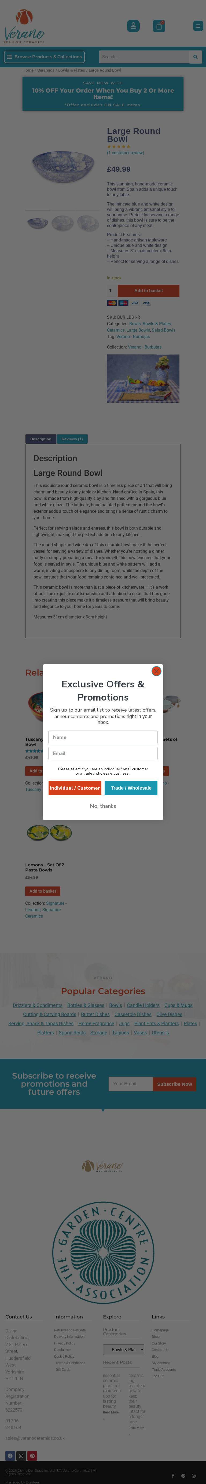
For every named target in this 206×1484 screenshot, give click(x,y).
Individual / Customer (75, 788)
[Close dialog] (156, 671)
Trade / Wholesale (131, 788)
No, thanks (103, 806)
